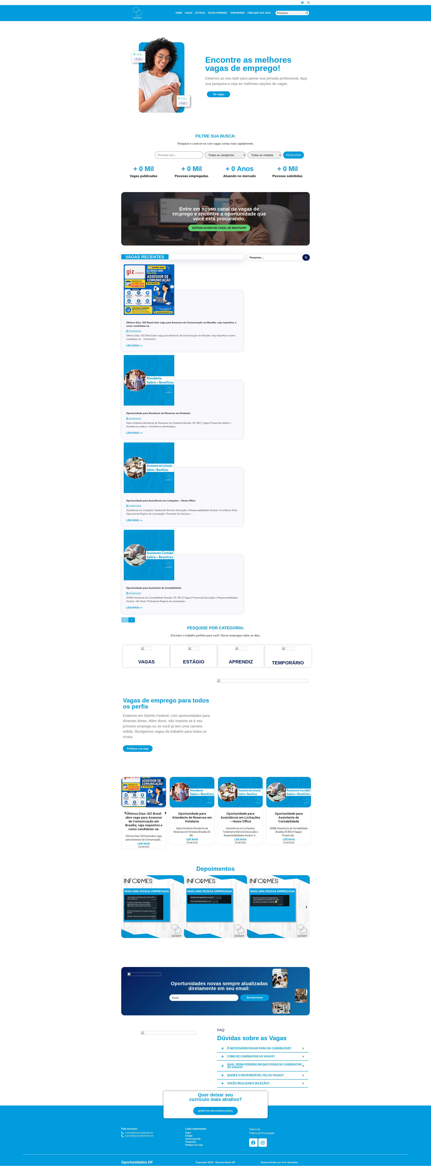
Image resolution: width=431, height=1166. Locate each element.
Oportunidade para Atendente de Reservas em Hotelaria (158, 413)
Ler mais (144, 843)
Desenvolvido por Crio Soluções (279, 1162)
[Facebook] (302, 2)
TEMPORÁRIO (237, 13)
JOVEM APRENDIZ (217, 13)
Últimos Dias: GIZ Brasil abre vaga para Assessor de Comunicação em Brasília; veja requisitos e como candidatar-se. (143, 821)
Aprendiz (241, 661)
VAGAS (188, 13)
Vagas (146, 661)
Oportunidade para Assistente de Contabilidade (153, 588)
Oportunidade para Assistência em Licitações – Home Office (160, 500)
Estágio (193, 661)
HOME (179, 13)
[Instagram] (308, 2)
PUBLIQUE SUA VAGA (259, 13)
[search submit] (306, 257)
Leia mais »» (134, 345)
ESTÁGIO (200, 13)
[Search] (307, 13)
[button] (124, 907)
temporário (288, 662)
